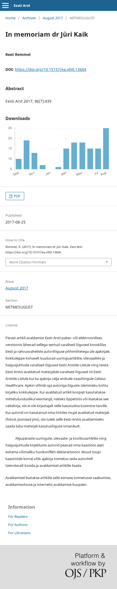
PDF (16, 196)
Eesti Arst (22, 5)
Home (10, 17)
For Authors (17, 524)
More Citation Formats (27, 262)
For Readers (17, 516)
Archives (29, 17)
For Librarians (19, 532)
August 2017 (53, 17)
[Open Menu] (5, 5)
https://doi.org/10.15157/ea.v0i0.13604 (50, 69)
